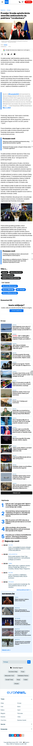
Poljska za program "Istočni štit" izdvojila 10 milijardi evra (22, 364)
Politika (10, 545)
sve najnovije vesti (23, 590)
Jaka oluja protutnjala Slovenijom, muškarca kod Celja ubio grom (21, 346)
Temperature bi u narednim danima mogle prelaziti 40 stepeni (22, 643)
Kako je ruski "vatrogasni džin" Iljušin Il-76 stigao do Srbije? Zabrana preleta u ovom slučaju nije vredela (18, 505)
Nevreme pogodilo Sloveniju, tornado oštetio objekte (21, 439)
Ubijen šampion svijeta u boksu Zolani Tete (22, 600)
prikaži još (16, 493)
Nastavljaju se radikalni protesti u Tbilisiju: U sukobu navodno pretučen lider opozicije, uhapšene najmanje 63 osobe (15, 261)
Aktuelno (11, 582)
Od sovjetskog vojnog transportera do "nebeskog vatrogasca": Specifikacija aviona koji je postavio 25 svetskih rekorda (18, 513)
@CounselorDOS (13, 94)
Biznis (19, 706)
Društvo (17, 608)
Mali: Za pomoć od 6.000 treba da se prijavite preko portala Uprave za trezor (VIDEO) (18, 521)
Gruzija (4, 272)
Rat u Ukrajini (21, 289)
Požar (22, 671)
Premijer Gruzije (7, 275)
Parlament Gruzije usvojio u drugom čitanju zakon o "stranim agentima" (17, 147)
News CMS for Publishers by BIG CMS (17, 744)
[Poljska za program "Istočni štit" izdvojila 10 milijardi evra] (6, 365)
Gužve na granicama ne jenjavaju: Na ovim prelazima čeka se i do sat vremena (19, 585)
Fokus (16, 597)
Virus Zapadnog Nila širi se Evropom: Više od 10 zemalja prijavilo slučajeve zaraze (21, 421)
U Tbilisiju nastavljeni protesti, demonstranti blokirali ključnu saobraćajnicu (15, 254)
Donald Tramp (9, 679)
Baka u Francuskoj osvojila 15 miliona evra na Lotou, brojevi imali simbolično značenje (22, 384)
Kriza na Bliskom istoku (10, 293)
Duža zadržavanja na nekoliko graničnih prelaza (22, 610)
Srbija (2, 703)
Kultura (2, 710)
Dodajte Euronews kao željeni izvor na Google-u (18, 50)
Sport (18, 710)
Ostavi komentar (16, 310)
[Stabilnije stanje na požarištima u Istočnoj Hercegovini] (6, 468)
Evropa (8, 10)
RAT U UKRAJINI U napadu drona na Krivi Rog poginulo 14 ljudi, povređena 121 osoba (22, 337)
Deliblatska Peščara (23, 675)
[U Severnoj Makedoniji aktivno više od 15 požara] (6, 458)
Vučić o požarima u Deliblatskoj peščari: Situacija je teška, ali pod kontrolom (17, 576)
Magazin (3, 713)
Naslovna (3, 10)
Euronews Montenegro (10, 286)
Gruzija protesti (16, 272)
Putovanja (20, 713)
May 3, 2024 (7, 107)
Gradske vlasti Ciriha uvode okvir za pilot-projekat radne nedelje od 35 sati (21, 374)
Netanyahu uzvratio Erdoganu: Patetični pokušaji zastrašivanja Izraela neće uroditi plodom (22, 622)
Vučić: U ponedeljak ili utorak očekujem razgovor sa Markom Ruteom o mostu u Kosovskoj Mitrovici (19, 548)
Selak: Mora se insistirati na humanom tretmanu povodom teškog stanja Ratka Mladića (22, 412)
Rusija (18, 679)
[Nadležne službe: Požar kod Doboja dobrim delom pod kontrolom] (6, 393)
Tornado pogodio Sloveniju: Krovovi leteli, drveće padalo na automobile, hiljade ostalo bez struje (21, 356)
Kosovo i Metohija (8, 289)
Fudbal (10, 563)
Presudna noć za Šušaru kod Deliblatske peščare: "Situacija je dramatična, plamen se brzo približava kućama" (18, 536)
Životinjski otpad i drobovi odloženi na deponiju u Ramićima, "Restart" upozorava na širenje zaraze (23, 633)
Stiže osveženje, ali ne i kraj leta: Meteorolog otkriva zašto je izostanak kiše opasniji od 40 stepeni (18, 529)
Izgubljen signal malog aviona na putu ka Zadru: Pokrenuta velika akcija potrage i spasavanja (21, 477)
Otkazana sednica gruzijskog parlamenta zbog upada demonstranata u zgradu (16, 142)
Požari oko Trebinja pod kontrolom (20, 401)
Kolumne (3, 716)
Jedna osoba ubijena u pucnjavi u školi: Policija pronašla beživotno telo (22, 449)
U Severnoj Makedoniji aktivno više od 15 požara (22, 457)
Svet (2, 706)
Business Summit (21, 720)
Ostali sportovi (12, 554)
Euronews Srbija (13, 671)
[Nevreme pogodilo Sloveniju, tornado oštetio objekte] (6, 440)
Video (19, 716)
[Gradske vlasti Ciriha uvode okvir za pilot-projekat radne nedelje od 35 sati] (6, 374)
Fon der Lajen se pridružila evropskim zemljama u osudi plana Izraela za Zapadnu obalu (22, 430)
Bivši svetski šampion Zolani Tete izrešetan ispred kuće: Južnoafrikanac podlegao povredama (19, 558)
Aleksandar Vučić (9, 675)
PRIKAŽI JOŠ (5, 650)
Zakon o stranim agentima (11, 278)
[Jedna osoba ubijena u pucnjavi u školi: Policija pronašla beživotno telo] (6, 449)
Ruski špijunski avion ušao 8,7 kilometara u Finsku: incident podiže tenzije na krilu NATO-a (22, 328)
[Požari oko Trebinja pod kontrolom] (6, 402)
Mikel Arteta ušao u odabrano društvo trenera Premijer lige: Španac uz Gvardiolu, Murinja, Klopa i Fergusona (19, 567)
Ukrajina (16, 683)
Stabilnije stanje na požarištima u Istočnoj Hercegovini (22, 467)
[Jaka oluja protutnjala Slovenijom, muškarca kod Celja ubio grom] (6, 346)
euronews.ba (8, 593)
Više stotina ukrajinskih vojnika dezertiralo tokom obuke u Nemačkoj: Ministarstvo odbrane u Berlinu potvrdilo (22, 486)
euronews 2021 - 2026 (16, 742)
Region (14, 353)
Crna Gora (3, 720)
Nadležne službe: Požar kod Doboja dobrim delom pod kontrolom (21, 393)
